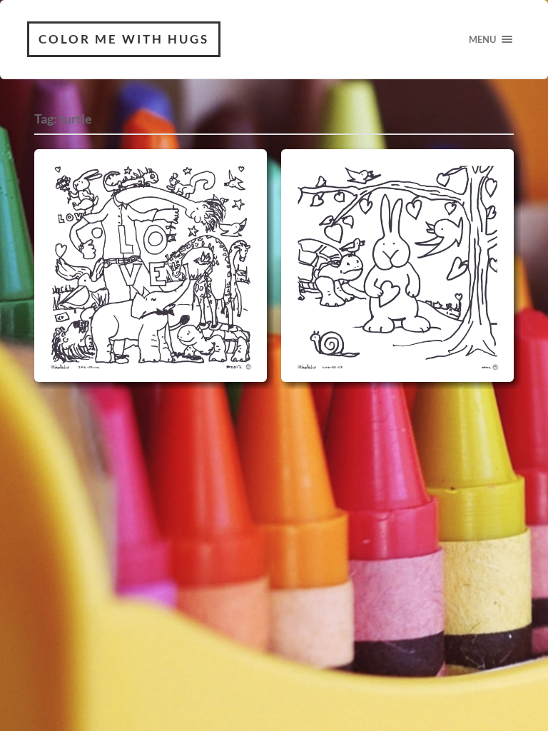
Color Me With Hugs (124, 38)
